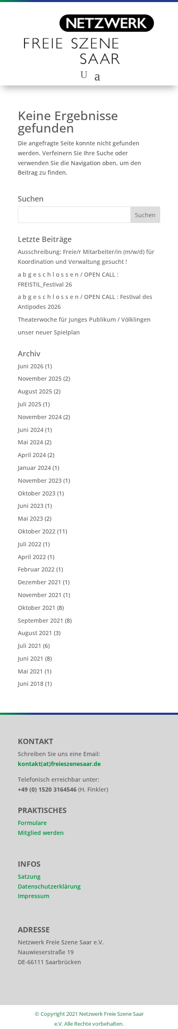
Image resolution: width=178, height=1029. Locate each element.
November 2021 (40, 595)
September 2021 (40, 620)
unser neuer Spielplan (49, 332)
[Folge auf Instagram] (28, 989)
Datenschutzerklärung (49, 886)
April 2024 (32, 455)
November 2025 (40, 378)
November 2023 (40, 480)
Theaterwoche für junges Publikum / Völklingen (84, 319)
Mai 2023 (30, 518)
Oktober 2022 (36, 531)
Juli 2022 (29, 544)
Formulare (32, 823)
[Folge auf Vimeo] (74, 989)
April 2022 (32, 557)
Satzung (29, 876)
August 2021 (35, 633)
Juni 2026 (30, 366)
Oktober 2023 (36, 493)
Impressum (33, 896)
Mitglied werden (41, 833)
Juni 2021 (30, 658)
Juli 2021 (29, 646)
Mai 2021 (30, 671)
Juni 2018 (30, 684)
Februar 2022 (36, 569)
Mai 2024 (30, 442)
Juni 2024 (30, 430)
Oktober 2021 (36, 608)
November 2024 (40, 417)
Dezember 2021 (39, 582)
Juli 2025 (29, 404)
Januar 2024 (34, 468)
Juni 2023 (30, 506)
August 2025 (35, 391)
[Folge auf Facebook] (51, 989)
